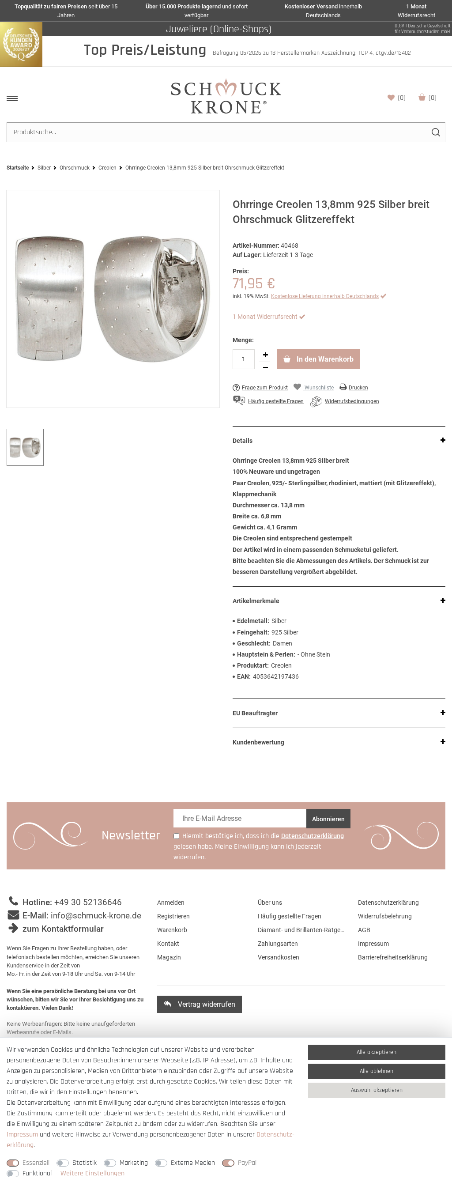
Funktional (37, 1173)
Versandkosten (278, 957)
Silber (44, 168)
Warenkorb (433, 97)
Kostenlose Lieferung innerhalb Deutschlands (325, 296)
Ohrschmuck (75, 168)
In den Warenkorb (324, 359)
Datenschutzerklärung (388, 902)
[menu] (12, 98)
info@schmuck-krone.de (96, 915)
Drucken (358, 388)
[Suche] (435, 132)
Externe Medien (193, 1162)
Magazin (169, 957)
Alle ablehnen (376, 1071)
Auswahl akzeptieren (377, 1090)
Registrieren (173, 916)
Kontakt (168, 943)
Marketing (134, 1162)
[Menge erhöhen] (265, 355)
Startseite (18, 168)
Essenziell (36, 1162)
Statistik (84, 1162)
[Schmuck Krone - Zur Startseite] (226, 95)
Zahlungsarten (278, 943)
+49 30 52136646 (88, 902)
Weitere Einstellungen (92, 1173)
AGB (364, 929)
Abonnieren (328, 819)
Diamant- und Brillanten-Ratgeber (301, 929)
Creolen (107, 168)
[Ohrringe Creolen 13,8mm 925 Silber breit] (113, 299)
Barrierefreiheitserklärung (393, 957)
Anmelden (171, 902)
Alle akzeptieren (376, 1052)
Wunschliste (402, 97)
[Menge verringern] (265, 368)
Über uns (270, 902)
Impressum (373, 943)
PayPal (247, 1162)
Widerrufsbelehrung (385, 916)
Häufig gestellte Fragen (289, 916)
